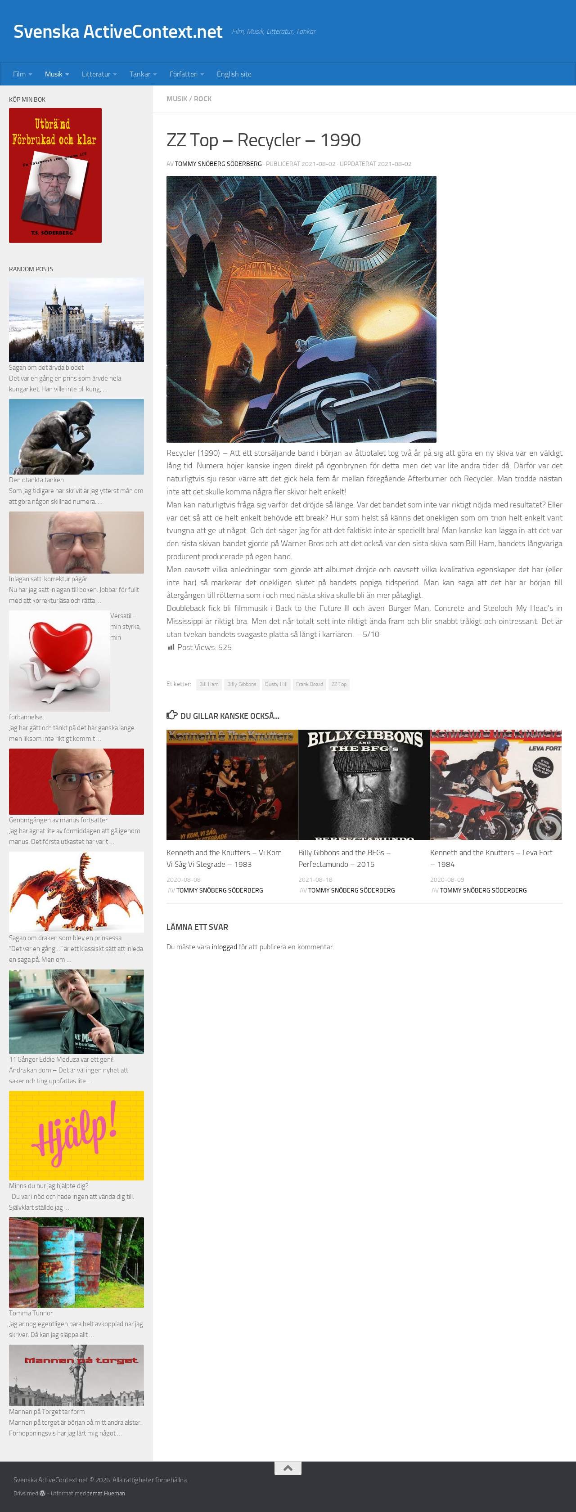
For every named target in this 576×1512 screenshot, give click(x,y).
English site (234, 74)
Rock (203, 98)
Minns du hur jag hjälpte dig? (49, 1186)
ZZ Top (339, 684)
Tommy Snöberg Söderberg (218, 164)
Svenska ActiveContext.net (118, 31)
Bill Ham (209, 684)
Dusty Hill (276, 684)
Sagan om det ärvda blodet (46, 367)
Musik (54, 74)
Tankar (140, 74)
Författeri (184, 74)
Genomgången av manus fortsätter (58, 820)
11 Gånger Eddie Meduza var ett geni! (61, 1059)
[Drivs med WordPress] (42, 1493)
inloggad (224, 946)
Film (19, 74)
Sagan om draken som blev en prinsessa (65, 938)
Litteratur (96, 74)
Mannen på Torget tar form (47, 1412)
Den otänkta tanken (36, 480)
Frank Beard (309, 684)
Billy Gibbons (241, 684)
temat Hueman (106, 1493)
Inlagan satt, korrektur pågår (48, 579)
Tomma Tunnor (31, 1313)
